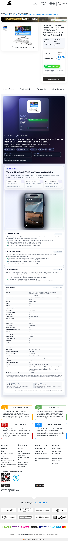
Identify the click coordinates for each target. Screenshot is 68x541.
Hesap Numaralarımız (7, 453)
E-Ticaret (29, 539)
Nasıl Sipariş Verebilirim (24, 457)
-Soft (25, 539)
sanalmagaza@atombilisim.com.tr (10, 489)
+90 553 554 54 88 (15, 471)
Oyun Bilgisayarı (56, 448)
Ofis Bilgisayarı (56, 453)
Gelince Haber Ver (53, 79)
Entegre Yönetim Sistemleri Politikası (8, 465)
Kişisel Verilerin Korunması (42, 456)
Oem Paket (12, 13)
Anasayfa (3, 13)
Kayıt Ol (20, 451)
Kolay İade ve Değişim (41, 453)
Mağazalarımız (5, 456)
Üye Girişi (20, 448)
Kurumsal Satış (43, 3)
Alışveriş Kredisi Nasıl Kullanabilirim (24, 454)
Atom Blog (55, 463)
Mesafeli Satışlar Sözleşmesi (22, 465)
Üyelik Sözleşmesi (40, 448)
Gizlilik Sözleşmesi (40, 451)
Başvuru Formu (22, 460)
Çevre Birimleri (56, 460)
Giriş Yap (52, 4)
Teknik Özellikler (25, 89)
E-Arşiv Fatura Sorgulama (42, 458)
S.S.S (36, 460)
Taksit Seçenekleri (53, 66)
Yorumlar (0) (41, 89)
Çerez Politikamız (23, 462)
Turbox (55, 41)
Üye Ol (52, 2)
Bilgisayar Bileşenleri (57, 458)
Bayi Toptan (35, 3)
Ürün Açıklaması (8, 89)
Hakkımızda (4, 448)
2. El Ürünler (55, 456)
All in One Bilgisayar (23, 13)
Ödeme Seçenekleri (58, 89)
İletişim (3, 451)
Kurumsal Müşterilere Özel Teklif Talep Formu (8, 461)
